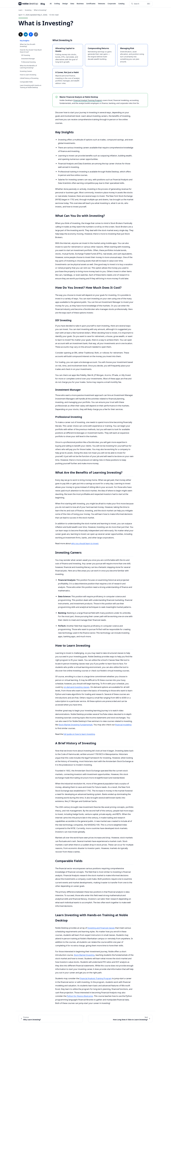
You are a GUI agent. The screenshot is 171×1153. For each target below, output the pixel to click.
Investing (28, 10)
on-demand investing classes (76, 687)
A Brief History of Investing (29, 78)
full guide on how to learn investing (79, 734)
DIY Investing (25, 55)
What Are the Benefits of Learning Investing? (28, 67)
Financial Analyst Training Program (87, 100)
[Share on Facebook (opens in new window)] (31, 34)
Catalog (121, 3)
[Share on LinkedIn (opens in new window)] (26, 34)
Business (80, 3)
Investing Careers (26, 71)
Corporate (112, 3)
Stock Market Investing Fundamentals (76, 724)
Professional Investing (28, 62)
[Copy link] (36, 34)
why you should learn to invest (84, 543)
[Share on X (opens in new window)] (20, 34)
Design (65, 3)
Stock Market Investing (84, 955)
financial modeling (123, 724)
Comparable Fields (26, 82)
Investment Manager (28, 59)
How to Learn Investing (28, 75)
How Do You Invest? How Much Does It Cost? (31, 51)
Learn (20, 10)
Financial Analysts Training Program (96, 978)
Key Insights (24, 41)
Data (72, 3)
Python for (80, 996)
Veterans (101, 3)
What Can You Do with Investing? (27, 45)
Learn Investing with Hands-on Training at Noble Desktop (30, 86)
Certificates (90, 3)
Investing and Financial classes (101, 928)
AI (51, 3)
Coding (57, 3)
